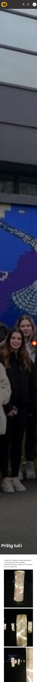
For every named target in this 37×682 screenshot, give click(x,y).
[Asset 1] (4, 3)
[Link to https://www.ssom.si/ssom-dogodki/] (28, 4)
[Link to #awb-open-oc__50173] (24, 4)
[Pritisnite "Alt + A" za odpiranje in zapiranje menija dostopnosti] (34, 343)
